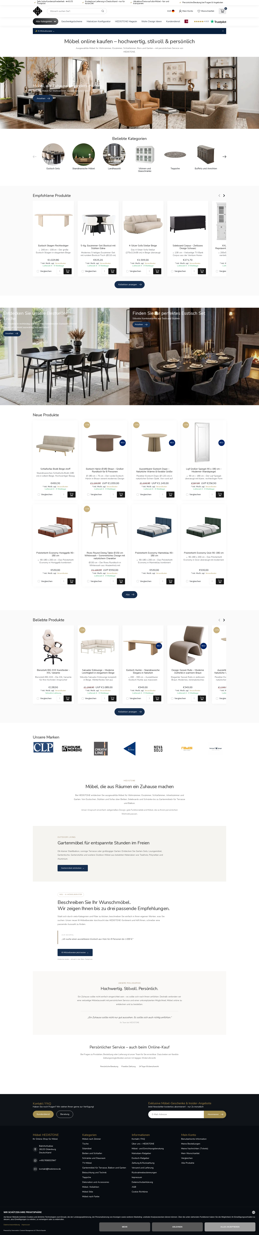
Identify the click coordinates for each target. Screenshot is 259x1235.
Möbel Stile (87, 1191)
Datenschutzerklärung (142, 1182)
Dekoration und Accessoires (95, 1182)
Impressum (137, 1177)
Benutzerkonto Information (194, 1139)
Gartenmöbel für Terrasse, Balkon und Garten (104, 1167)
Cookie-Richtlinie (140, 1191)
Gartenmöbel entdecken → (72, 868)
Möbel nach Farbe (90, 1196)
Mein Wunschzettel (190, 1153)
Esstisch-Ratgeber (140, 1158)
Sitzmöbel (87, 1148)
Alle (128, 594)
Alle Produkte (187, 1163)
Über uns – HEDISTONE (143, 1143)
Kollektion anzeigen (127, 284)
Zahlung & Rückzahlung (143, 1163)
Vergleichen (46, 271)
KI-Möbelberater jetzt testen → (75, 952)
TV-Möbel (87, 1163)
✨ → (45, 31)
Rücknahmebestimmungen (144, 1172)
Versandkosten (60, 263)
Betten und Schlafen (92, 1153)
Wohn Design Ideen (151, 21)
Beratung (64, 1114)
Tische (85, 1143)
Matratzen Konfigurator (99, 21)
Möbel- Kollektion (90, 1187)
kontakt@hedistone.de (50, 1169)
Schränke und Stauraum (93, 1158)
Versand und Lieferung (142, 1167)
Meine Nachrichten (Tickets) (194, 1148)
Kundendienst (173, 21)
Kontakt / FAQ (138, 1139)
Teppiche (86, 1177)
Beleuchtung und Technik (94, 1172)
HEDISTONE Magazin (126, 21)
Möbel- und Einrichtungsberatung (148, 1148)
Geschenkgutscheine (71, 21)
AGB (134, 1187)
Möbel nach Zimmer (91, 1139)
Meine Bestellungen (190, 1143)
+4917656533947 (47, 1160)
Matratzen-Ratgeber (141, 1153)
